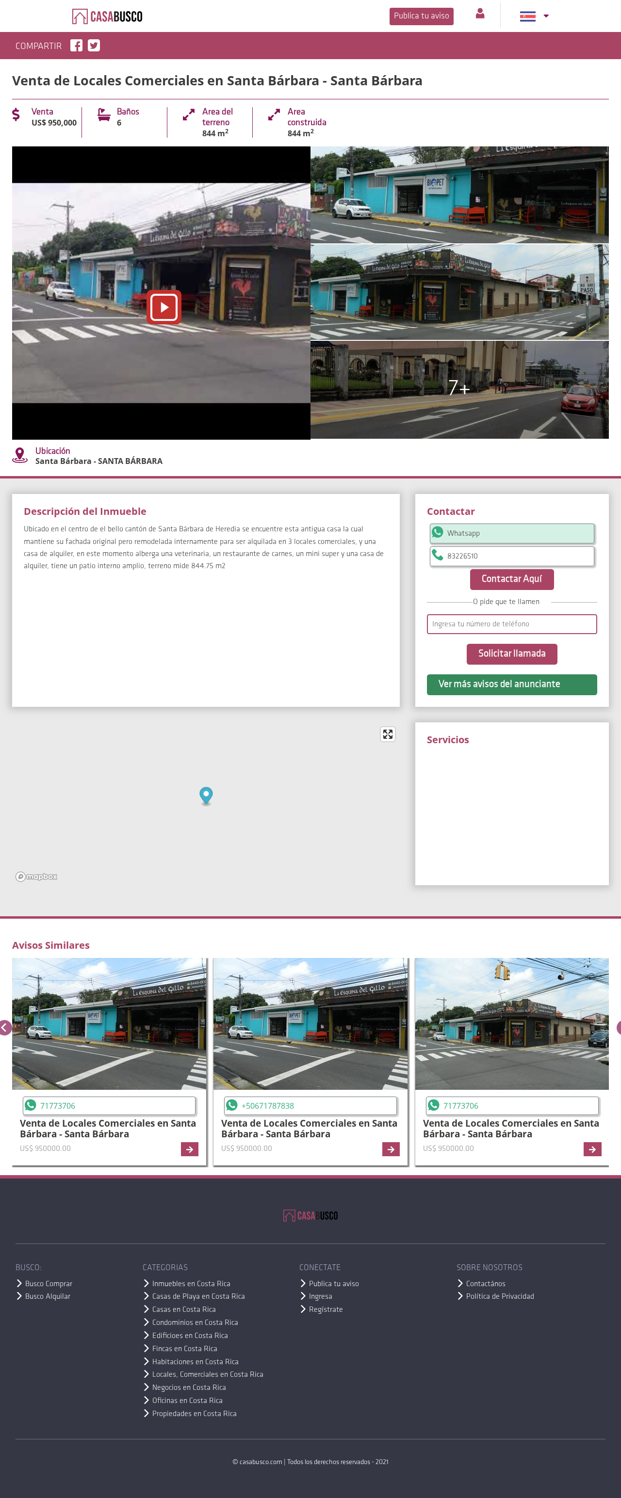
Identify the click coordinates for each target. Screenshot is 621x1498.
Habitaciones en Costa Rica (195, 1362)
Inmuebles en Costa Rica (191, 1284)
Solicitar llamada (512, 654)
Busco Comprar (48, 1284)
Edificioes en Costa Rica (190, 1336)
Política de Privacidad (500, 1297)
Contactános (486, 1284)
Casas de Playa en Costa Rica (198, 1297)
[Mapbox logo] (36, 876)
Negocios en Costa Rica (189, 1388)
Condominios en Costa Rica (195, 1323)
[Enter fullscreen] (388, 734)
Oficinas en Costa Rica (187, 1401)
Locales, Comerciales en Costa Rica (207, 1375)
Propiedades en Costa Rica (194, 1414)
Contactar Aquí (512, 579)
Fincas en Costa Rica (184, 1349)
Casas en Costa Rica (184, 1310)
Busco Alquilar (47, 1297)
